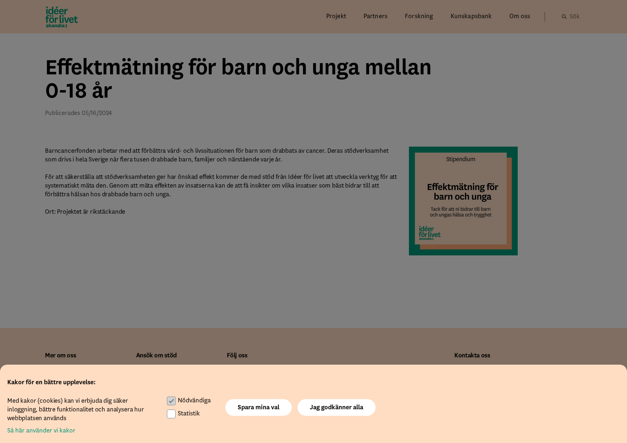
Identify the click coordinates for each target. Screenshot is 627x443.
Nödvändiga (194, 400)
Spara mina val (258, 407)
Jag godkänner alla (336, 407)
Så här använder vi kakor (41, 430)
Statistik (189, 413)
